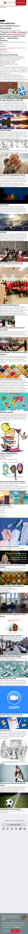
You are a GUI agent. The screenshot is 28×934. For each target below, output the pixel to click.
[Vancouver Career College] (14, 817)
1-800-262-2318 (15, 825)
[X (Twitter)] (16, 828)
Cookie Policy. (17, 927)
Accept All (15, 930)
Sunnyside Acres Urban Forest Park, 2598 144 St (13, 48)
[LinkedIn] (24, 828)
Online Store (16, 873)
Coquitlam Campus (6, 860)
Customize (6, 930)
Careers (15, 845)
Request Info (20, 2)
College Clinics (5, 845)
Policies (3, 848)
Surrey (14, 6)
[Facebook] (11, 828)
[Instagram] (3, 828)
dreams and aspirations (15, 34)
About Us (3, 842)
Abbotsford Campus (6, 857)
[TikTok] (7, 828)
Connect (5, 6)
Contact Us (16, 842)
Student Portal (5, 876)
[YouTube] (20, 828)
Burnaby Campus (18, 857)
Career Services (5, 879)
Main (1, 6)
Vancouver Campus (6, 864)
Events (3, 873)
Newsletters (10, 6)
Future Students (17, 876)
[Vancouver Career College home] (10, 2)
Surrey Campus (17, 860)
